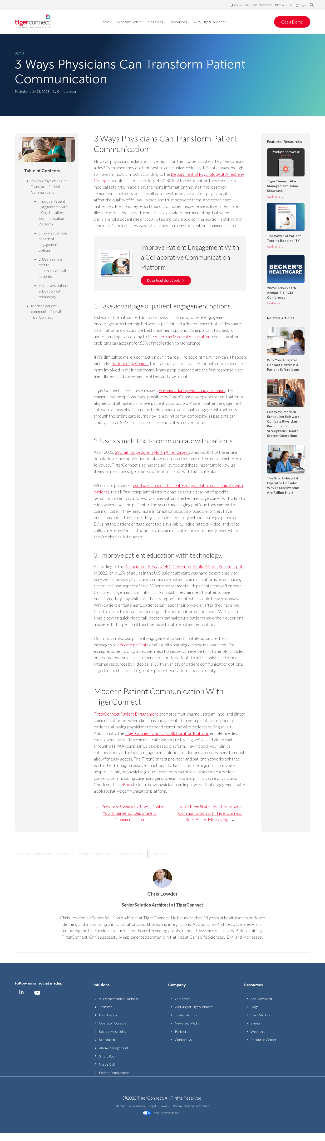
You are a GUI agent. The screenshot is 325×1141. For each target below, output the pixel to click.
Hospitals (65, 854)
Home (104, 22)
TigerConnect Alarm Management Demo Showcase (283, 186)
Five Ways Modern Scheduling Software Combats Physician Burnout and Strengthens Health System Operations (283, 424)
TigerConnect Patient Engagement (126, 714)
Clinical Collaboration (34, 854)
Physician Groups (131, 854)
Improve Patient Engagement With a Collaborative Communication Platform (53, 212)
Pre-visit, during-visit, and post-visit (192, 390)
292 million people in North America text (152, 452)
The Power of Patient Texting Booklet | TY (284, 238)
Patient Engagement (95, 854)
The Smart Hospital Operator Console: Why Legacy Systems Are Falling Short (283, 485)
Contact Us (285, 5)
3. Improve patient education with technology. (54, 291)
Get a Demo (292, 21)
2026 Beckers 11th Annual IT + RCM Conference (281, 292)
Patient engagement (130, 363)
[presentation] (286, 162)
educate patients (132, 644)
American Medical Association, (183, 336)
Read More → (275, 197)
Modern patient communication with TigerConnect (47, 311)
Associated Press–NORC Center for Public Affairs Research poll (184, 566)
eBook (126, 784)
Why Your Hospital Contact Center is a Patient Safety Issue (283, 364)
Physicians (160, 854)
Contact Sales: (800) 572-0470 (253, 5)
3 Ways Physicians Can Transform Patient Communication (130, 72)
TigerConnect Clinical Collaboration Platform (167, 733)
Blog (19, 53)
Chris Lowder (67, 91)
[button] (312, 5)
